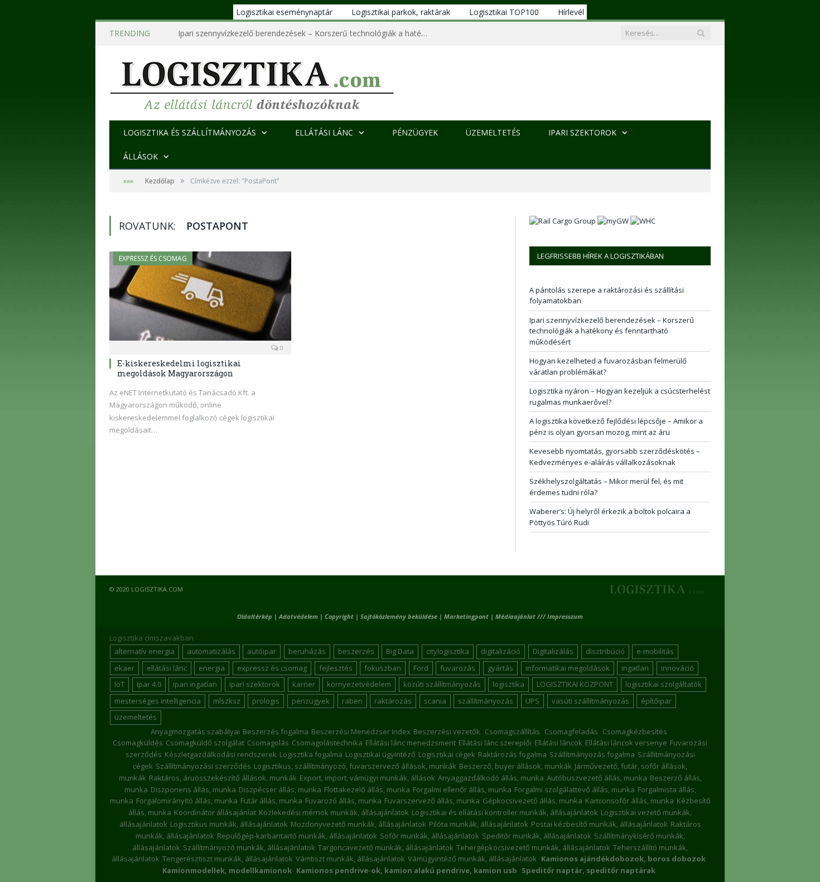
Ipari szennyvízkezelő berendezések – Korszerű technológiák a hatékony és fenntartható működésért (306, 33)
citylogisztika (447, 651)
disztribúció (605, 651)
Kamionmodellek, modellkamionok (227, 870)
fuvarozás (457, 668)
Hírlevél (571, 12)
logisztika (508, 684)
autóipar (261, 651)
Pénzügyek (415, 132)
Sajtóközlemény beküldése (399, 616)
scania (435, 701)
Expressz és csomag (153, 258)
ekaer (124, 668)
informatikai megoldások (567, 668)
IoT (119, 684)
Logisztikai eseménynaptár (284, 12)
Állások (140, 156)
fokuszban (382, 668)
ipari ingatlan (195, 684)
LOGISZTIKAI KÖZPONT (575, 684)
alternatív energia (144, 651)
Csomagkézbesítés (634, 731)
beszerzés (356, 651)
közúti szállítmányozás (442, 684)
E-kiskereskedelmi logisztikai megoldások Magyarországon (179, 368)
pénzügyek (311, 701)
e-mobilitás (655, 651)
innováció (677, 668)
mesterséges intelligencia (157, 701)
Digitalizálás (553, 651)
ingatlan (635, 668)
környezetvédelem (359, 684)
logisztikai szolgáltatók (663, 684)
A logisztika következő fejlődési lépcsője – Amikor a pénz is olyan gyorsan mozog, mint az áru (616, 426)
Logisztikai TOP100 (504, 12)
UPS (532, 701)
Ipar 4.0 (149, 684)
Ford (420, 668)
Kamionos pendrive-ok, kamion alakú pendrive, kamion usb (406, 870)
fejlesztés (336, 668)
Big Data (400, 651)
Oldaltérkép (254, 616)
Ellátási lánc (324, 132)
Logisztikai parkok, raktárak (400, 12)
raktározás (393, 701)
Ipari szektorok (582, 132)
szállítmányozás (485, 701)
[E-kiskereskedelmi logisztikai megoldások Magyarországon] (200, 299)
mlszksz (226, 701)
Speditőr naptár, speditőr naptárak (588, 870)
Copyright (339, 616)
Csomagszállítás (512, 731)
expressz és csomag (272, 668)
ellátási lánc (167, 668)
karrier (303, 684)
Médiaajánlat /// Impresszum (539, 616)
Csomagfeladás (571, 731)
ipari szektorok (254, 684)
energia (212, 668)
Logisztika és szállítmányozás (189, 132)
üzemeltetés (135, 717)
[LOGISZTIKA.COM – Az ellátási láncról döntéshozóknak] (251, 83)
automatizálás (211, 651)
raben (352, 701)
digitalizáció (500, 651)
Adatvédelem (298, 616)
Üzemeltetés (493, 132)
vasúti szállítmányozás (590, 701)
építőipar (656, 701)
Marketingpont (466, 616)
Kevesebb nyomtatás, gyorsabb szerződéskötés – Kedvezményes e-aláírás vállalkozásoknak (614, 456)
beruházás (307, 651)
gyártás (500, 668)
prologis (265, 701)
